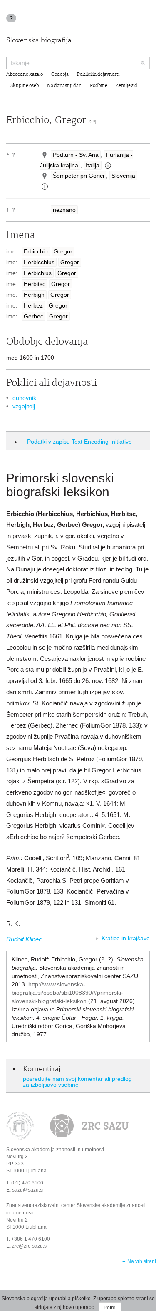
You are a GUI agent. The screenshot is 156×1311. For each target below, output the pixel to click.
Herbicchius (39, 262)
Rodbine (98, 85)
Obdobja (60, 74)
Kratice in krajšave (126, 938)
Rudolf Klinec (24, 939)
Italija (92, 165)
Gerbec (33, 316)
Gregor (63, 251)
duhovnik (24, 398)
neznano (64, 209)
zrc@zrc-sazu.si (30, 1246)
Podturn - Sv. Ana (76, 154)
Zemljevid (126, 85)
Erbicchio (36, 251)
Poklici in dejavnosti (98, 74)
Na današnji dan (64, 85)
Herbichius (38, 273)
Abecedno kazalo (24, 74)
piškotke (81, 1298)
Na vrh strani (141, 1261)
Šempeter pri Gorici (78, 175)
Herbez (33, 305)
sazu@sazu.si (28, 1190)
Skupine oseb (24, 85)
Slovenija (123, 175)
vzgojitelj (23, 406)
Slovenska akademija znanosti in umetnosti (55, 1149)
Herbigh (34, 294)
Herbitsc (34, 284)
